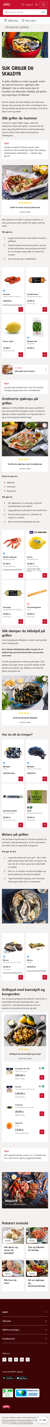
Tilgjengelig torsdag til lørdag (12, 973)
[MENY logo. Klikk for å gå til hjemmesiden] (7, 4)
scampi (18, 1087)
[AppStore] (22, 1378)
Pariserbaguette (34, 607)
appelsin (18, 1123)
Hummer (6, 294)
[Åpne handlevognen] (43, 4)
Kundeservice (8, 1338)
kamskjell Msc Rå (22, 1068)
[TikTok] (28, 1360)
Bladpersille (32, 341)
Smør (29, 811)
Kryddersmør (32, 294)
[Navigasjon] (36, 4)
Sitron (29, 557)
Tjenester (6, 1321)
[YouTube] (16, 1360)
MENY (5, 1312)
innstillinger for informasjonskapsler (21, 1423)
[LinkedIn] (22, 1360)
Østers (6, 960)
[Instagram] (10, 1360)
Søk (43, 12)
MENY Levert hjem (10, 1330)
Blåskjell (6, 766)
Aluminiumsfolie (10, 811)
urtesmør (19, 1105)
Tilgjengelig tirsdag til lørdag (12, 305)
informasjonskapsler (25, 1420)
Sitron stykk (8, 341)
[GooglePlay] (8, 1378)
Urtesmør (7, 607)
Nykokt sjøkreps (10, 557)
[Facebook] (4, 1360)
